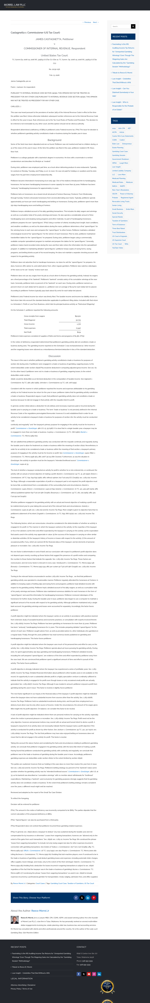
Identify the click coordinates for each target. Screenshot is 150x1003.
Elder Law (115, 144)
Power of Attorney (126, 194)
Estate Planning (117, 148)
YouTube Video (117, 248)
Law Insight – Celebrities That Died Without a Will (31, 973)
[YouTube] (89, 974)
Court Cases (40, 883)
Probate (115, 198)
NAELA (114, 186)
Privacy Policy (16, 989)
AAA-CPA (121, 128)
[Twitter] (84, 974)
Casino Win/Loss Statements (122, 136)
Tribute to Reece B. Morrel (122, 73)
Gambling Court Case (59, 883)
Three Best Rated (118, 228)
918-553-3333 (87, 961)
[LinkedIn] (99, 974)
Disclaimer (31, 985)
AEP (129, 128)
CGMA (114, 140)
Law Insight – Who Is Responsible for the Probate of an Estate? (123, 106)
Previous (87, 22)
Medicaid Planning (119, 178)
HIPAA (114, 163)
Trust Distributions (118, 232)
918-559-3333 (85, 965)
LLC (113, 174)
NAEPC (122, 186)
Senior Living (116, 205)
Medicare (129, 182)
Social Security (117, 213)
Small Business (117, 209)
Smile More (130, 209)
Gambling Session (118, 155)
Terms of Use (27, 989)
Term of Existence (118, 225)
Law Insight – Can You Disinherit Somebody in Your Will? (123, 92)
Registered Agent (127, 198)
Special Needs (117, 217)
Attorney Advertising (18, 985)
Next (95, 22)
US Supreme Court (119, 240)
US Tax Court (89, 883)
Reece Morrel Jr (19, 883)
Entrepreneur (127, 144)
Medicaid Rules (117, 182)
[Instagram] (94, 974)
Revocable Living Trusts (120, 201)
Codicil (122, 140)
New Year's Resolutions (120, 190)
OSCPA (114, 194)
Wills (126, 244)
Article (121, 132)
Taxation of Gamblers (75, 883)
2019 (114, 128)
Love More (122, 174)
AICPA (114, 132)
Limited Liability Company (121, 171)
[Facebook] (79, 974)
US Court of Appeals (119, 236)
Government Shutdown (120, 159)
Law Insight (116, 167)
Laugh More (123, 163)
